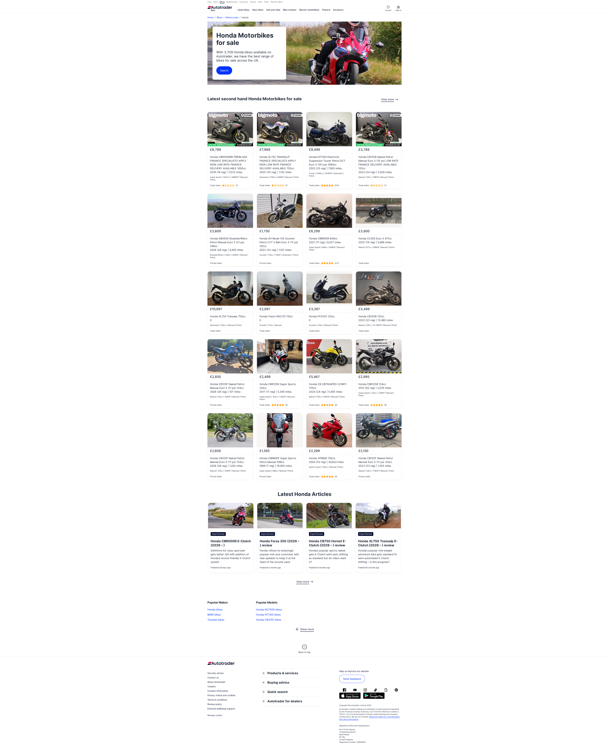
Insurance (338, 9)
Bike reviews (289, 9)
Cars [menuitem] (209, 2)
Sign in (398, 10)
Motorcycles (232, 17)
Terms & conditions (217, 699)
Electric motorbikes (309, 9)
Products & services (282, 673)
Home (210, 17)
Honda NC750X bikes (269, 609)
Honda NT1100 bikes (268, 614)
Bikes (219, 17)
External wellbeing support (221, 708)
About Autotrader (216, 682)
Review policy (214, 704)
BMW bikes (214, 614)
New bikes (257, 9)
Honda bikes (215, 609)
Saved (388, 10)
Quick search (277, 692)
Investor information (217, 690)
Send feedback (352, 678)
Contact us (213, 677)
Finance (326, 9)
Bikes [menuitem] (222, 2)
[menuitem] (243, 10)
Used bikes (243, 9)
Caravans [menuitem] (243, 2)
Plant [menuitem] (266, 2)
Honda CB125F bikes (268, 619)
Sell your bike (273, 9)
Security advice (215, 673)
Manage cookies (214, 715)
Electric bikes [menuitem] (277, 2)
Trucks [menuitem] (253, 2)
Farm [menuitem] (260, 2)
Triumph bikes (215, 619)
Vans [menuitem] (215, 2)
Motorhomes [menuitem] (232, 2)
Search (224, 70)
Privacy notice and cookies (221, 695)
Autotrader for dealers (284, 701)
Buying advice (278, 682)
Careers (211, 686)
